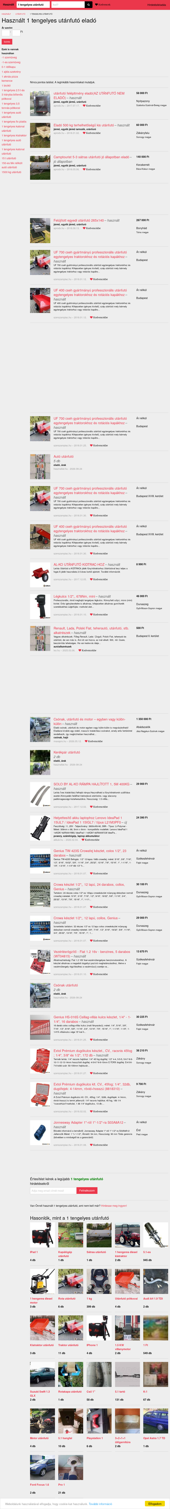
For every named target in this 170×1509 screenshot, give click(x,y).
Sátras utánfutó (96, 1252)
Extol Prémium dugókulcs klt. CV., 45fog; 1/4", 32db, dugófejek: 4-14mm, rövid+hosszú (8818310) (92, 1086)
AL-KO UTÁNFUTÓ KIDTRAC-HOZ (79, 564)
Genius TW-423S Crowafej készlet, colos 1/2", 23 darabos (90, 853)
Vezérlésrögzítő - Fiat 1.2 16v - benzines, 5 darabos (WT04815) (92, 953)
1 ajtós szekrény (11, 72)
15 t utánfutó (9, 158)
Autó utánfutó (64, 456)
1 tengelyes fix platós (14, 121)
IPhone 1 (92, 1345)
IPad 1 (34, 1252)
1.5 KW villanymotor (123, 1347)
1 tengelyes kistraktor (14, 135)
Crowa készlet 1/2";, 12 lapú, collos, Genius (86, 917)
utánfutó (20, 14)
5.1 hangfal (65, 1438)
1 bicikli (6, 85)
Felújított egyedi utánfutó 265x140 (79, 220)
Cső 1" (91, 1391)
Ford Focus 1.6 (39, 1484)
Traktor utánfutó (68, 1345)
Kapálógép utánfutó (65, 1254)
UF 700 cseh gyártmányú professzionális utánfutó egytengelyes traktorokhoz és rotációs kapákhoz (90, 254)
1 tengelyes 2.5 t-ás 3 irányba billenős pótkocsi (13, 94)
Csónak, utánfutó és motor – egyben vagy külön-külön (90, 721)
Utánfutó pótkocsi (126, 1298)
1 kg (89, 1298)
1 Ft (145, 1345)
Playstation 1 (95, 1438)
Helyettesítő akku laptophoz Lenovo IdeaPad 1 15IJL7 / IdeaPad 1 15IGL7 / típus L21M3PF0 (88, 820)
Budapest (142, 260)
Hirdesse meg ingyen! (114, 1206)
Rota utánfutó (67, 1298)
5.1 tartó (120, 1391)
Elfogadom (155, 1503)
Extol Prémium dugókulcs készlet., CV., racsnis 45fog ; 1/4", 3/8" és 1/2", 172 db (93, 1052)
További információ (100, 1504)
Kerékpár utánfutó (67, 752)
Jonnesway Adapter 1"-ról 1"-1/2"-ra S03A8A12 (88, 1122)
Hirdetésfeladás (156, 5)
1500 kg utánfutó (11, 172)
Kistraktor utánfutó (42, 1345)
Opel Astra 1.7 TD (154, 1438)
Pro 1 (61, 1484)
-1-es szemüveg (11, 62)
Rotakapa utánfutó (70, 1391)
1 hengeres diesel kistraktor (126, 1254)
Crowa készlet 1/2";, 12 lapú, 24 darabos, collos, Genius (89, 886)
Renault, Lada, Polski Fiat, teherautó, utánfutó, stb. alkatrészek (91, 630)
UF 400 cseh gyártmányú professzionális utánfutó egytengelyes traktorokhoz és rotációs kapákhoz (90, 292)
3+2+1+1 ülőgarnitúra (122, 1440)
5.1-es (147, 1252)
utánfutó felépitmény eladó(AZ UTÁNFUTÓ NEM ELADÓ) (89, 95)
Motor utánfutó (39, 1438)
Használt (8, 4)
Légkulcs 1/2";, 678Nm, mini (74, 596)
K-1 (145, 1391)
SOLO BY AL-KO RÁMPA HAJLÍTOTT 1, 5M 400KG (91, 784)
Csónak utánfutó (66, 985)
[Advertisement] (58, 49)
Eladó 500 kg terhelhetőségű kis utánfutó (84, 125)
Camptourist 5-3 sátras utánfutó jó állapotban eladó (91, 156)
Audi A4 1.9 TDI (153, 1298)
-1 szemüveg (9, 57)
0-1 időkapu (9, 67)
